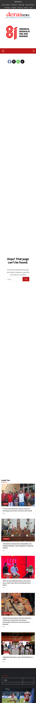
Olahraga (7, 7)
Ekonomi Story (29, 5)
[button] (3, 50)
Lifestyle (13, 7)
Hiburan (19, 7)
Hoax (30, 7)
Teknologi (21, 5)
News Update (6, 5)
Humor (26, 7)
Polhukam (14, 5)
